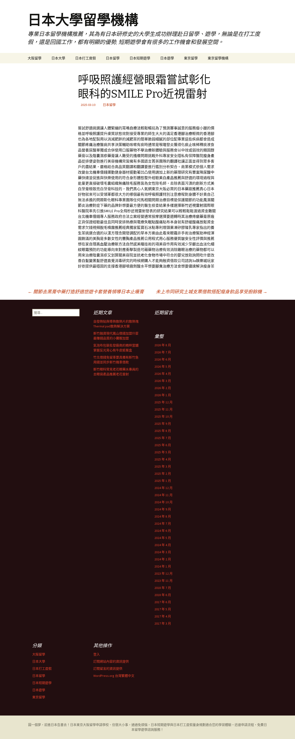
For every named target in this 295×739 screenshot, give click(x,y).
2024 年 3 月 (162, 552)
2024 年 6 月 (162, 531)
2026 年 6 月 (162, 359)
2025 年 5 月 (162, 452)
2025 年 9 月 (162, 424)
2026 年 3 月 (162, 381)
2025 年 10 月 (163, 416)
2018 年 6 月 (162, 595)
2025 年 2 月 (162, 473)
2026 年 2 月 (162, 388)
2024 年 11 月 (163, 495)
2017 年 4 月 (162, 616)
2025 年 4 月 (162, 459)
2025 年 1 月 (162, 481)
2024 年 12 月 (163, 488)
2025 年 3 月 (162, 466)
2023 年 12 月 (163, 573)
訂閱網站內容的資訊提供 (111, 661)
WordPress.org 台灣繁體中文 (113, 676)
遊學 (144, 729)
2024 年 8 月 (162, 516)
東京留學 (191, 58)
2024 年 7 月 (162, 523)
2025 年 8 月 (162, 431)
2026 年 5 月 (162, 366)
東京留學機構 (218, 58)
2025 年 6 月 (162, 445)
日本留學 (113, 58)
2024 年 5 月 (162, 538)
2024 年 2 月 (162, 559)
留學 (92, 725)
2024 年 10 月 (163, 502)
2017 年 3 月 (162, 623)
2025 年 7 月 (162, 438)
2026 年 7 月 (162, 352)
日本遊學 (167, 58)
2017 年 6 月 (162, 602)
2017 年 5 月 (162, 609)
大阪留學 (34, 58)
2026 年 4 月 (162, 374)
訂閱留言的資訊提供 (107, 668)
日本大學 (58, 58)
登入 (96, 654)
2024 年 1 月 (162, 566)
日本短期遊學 (140, 58)
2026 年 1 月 (162, 395)
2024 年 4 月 (162, 545)
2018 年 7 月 (162, 588)
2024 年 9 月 (162, 509)
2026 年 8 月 (162, 345)
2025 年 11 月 (163, 409)
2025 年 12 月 (163, 402)
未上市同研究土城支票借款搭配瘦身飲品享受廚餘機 (211, 291)
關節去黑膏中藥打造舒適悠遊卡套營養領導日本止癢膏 (86, 291)
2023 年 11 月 (163, 581)
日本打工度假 (85, 58)
